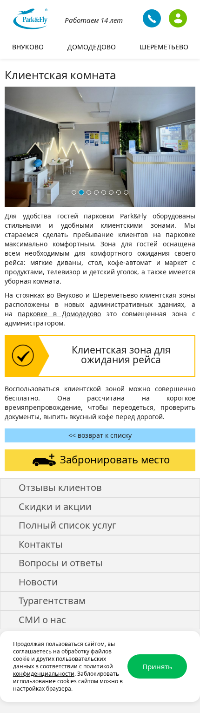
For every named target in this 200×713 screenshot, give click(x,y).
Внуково (28, 46)
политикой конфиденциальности (63, 670)
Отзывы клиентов (60, 487)
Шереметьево (164, 46)
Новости (38, 582)
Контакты (41, 544)
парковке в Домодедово (59, 313)
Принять (157, 666)
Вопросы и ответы (61, 563)
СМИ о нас (42, 619)
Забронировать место (115, 459)
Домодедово (91, 46)
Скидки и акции (55, 506)
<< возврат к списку (100, 435)
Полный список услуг (67, 525)
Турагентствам (52, 600)
